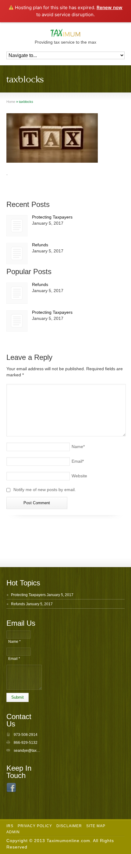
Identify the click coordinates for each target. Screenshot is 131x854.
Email (78, 461)
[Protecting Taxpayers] (16, 225)
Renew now (109, 7)
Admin (13, 832)
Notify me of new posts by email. (44, 489)
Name (78, 446)
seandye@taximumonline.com (39, 750)
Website (79, 475)
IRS (9, 826)
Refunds (40, 244)
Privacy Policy (35, 826)
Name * (14, 641)
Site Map (95, 826)
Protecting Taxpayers (52, 217)
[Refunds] (16, 253)
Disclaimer (69, 826)
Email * (14, 659)
